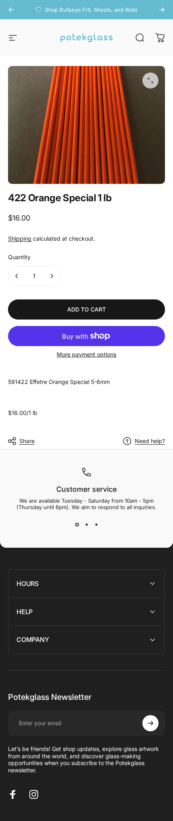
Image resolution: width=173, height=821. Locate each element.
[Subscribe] (150, 723)
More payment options (86, 354)
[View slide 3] (96, 525)
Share (27, 440)
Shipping (19, 238)
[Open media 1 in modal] (150, 80)
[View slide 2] (86, 525)
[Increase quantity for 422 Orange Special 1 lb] (51, 276)
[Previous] (11, 9)
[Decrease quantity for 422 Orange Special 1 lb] (16, 276)
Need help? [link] (150, 440)
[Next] (162, 9)
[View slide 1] (77, 525)
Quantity (19, 257)
